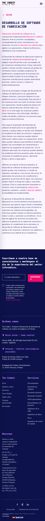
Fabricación (7, 34)
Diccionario (6, 406)
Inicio (4, 383)
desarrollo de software (21, 34)
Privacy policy (10, 509)
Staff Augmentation (34, 399)
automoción (33, 187)
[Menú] (41, 4)
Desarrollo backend (34, 393)
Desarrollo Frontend (35, 396)
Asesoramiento (33, 383)
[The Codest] (8, 4)
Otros (30, 418)
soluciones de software (29, 45)
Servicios (5, 390)
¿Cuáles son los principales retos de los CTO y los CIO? (9, 488)
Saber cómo (6, 397)
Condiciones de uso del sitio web (28, 509)
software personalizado (21, 59)
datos (4, 111)
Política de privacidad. (13, 300)
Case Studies (7, 394)
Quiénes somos (8, 387)
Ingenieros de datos (35, 414)
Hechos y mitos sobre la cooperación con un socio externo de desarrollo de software (9, 444)
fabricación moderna (34, 37)
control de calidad (33, 190)
